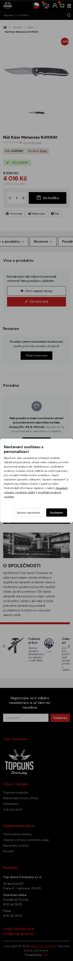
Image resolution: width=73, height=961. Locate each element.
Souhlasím (56, 512)
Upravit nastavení (28, 512)
